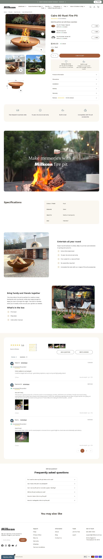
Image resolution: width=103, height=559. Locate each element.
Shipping (35, 544)
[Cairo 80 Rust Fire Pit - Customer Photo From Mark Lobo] (62, 346)
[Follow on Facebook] (2, 545)
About (57, 531)
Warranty (36, 541)
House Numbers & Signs (34, 6)
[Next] (65, 2)
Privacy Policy (37, 535)
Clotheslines (57, 6)
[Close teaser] (14, 555)
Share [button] (17, 377)
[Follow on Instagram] (6, 545)
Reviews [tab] (13, 357)
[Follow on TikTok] (16, 545)
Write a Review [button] (84, 352)
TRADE (98, 1)
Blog (56, 535)
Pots (65, 6)
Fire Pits (47, 6)
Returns (35, 538)
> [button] (90, 450)
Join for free (76, 531)
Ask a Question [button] (65, 352)
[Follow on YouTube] (13, 545)
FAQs (34, 531)
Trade (42, 8)
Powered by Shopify (18, 556)
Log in (74, 535)
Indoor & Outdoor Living (76, 6)
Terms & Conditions (39, 547)
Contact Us (58, 538)
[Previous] (37, 2)
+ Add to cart (79, 55)
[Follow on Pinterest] (9, 545)
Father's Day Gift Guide (54, 8)
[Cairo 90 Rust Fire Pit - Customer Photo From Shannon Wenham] (51, 346)
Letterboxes (21, 6)
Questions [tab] (22, 357)
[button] (89, 377)
